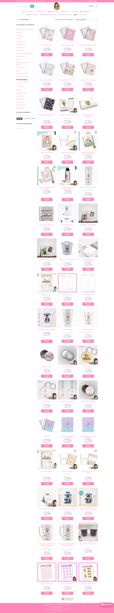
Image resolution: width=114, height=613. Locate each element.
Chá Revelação (20, 44)
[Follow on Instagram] (89, 1)
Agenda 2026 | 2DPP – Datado (67, 80)
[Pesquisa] (32, 6)
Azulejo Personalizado (67, 224)
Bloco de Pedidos (46, 294)
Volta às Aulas (20, 108)
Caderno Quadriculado (67, 152)
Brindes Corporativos (23, 82)
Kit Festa (18, 59)
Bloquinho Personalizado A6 (67, 114)
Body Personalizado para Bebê (47, 329)
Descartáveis (19, 47)
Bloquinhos (19, 32)
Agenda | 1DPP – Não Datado (88, 80)
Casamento (19, 35)
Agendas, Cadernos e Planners (25, 29)
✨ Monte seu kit (41, 11)
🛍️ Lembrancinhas (85, 11)
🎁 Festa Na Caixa (54, 11)
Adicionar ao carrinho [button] (46, 127)
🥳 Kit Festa (65, 11)
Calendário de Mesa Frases (47, 509)
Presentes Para (20, 96)
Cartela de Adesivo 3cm (47, 583)
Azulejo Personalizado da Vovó (88, 224)
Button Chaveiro (88, 366)
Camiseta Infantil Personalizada (88, 509)
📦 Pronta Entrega (32, 14)
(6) (20, 129)
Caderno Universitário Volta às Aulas (47, 188)
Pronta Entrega (20, 99)
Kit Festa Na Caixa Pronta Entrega (23, 63)
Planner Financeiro (47, 45)
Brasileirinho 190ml (88, 329)
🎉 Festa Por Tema (27, 11)
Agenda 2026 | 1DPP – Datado (88, 45)
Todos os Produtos (21, 105)
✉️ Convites (74, 11)
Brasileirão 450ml (67, 329)
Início (17, 19)
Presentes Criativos (21, 93)
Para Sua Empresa (21, 79)
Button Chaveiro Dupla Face (67, 401)
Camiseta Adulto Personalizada (67, 509)
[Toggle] (34, 80)
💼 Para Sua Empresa (80, 14)
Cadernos (20, 84)
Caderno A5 (47, 436)
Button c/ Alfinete (46, 366)
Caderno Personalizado (47, 152)
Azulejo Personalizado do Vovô (47, 259)
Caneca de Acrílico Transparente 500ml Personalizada (67, 544)
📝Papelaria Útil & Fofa (65, 14)
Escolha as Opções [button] (47, 55)
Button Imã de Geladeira (88, 401)
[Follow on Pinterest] (95, 1)
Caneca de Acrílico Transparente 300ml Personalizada (46, 544)
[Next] (72, 599)
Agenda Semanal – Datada (67, 45)
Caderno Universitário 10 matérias (88, 472)
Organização (21, 86)
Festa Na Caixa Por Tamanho (24, 53)
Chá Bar (18, 38)
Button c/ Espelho (67, 366)
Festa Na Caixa (20, 50)
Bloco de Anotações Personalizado (88, 260)
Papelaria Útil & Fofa (22, 76)
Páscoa (18, 90)
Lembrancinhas (20, 67)
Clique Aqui (36, 1)
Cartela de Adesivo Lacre (88, 583)
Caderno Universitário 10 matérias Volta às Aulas (88, 153)
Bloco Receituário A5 (88, 294)
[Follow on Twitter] (91, 1)
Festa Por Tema (20, 56)
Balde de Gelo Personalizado (67, 259)
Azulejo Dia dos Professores (46, 224)
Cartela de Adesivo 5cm (67, 583)
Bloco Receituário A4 (67, 294)
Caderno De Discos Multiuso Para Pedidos (67, 437)
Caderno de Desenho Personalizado (88, 115)
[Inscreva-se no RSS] (96, 1)
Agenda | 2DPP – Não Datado (46, 114)
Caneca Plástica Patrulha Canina (88, 543)
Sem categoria (20, 102)
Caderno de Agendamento (47, 80)
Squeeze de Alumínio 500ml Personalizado (67, 188)
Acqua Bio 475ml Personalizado (88, 187)
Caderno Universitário (67, 471)
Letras (18, 70)
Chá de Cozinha (20, 41)
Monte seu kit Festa (21, 73)
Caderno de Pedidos (46, 471)
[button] (91, 6)
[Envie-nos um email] (92, 1)
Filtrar (19, 118)
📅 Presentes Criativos (48, 14)
